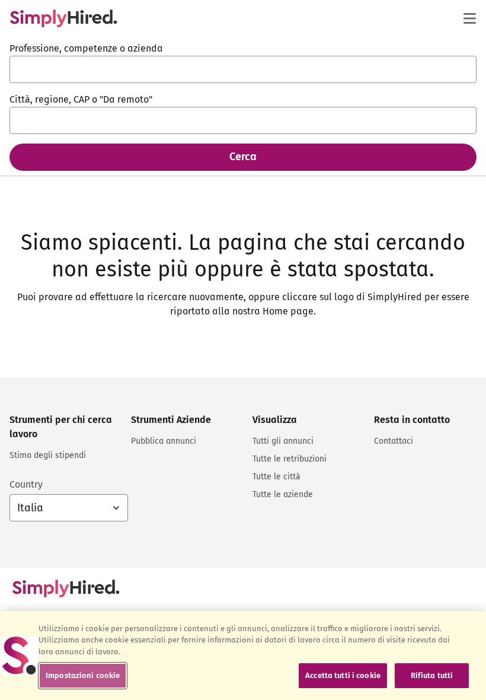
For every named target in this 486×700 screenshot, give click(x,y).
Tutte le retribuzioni (289, 459)
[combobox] (243, 69)
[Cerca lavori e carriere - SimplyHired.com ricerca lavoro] (63, 18)
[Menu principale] (469, 18)
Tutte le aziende (282, 494)
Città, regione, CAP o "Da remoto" (80, 99)
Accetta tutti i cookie (343, 675)
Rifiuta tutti (432, 675)
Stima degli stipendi (47, 455)
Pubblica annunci (163, 441)
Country (26, 484)
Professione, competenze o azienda (86, 48)
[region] (243, 655)
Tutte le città (276, 477)
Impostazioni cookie (83, 675)
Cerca (243, 156)
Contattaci (393, 441)
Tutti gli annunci (283, 441)
